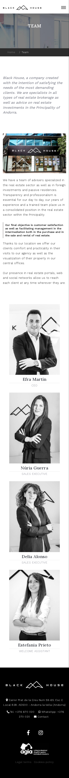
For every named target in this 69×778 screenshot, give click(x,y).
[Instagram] (41, 732)
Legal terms (23, 762)
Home (11, 52)
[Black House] (22, 7)
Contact (43, 716)
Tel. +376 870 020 (21, 711)
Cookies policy (44, 762)
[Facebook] (28, 732)
